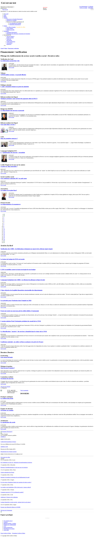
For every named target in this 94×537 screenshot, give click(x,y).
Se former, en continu (7, 410)
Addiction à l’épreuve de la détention (9, 497)
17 (4, 238)
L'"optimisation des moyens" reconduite (13, 152)
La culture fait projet (7, 398)
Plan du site (5, 9)
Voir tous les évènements (6, 510)
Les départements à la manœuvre (10, 204)
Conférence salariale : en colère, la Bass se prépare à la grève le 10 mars (22, 342)
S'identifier (90, 7)
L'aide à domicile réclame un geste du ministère (15, 86)
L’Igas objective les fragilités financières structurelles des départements (21, 290)
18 (4, 239)
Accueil (2, 48)
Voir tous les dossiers (5, 386)
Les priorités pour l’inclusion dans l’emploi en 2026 (16, 300)
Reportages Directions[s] (15, 24)
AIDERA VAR (4, 446)
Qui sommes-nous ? (8, 520)
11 (4, 230)
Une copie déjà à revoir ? (8, 124)
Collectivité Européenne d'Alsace (8, 441)
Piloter (5, 16)
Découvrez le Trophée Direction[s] (14, 19)
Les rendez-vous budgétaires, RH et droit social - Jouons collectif (16, 487)
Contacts (6, 522)
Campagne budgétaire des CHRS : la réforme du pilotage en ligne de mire (23, 280)
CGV (5, 526)
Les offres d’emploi (11, 27)
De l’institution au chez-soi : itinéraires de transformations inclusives (16, 462)
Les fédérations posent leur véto (10, 61)
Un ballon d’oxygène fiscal (9, 190)
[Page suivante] (4, 241)
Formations (6, 31)
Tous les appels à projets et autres (10, 37)
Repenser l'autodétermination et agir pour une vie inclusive (14, 467)
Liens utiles (6, 530)
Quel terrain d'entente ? (8, 368)
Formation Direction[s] (11, 32)
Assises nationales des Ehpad (7, 472)
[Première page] (4, 214)
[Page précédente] (4, 216)
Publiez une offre (10, 29)
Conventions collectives (9, 43)
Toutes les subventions (9, 39)
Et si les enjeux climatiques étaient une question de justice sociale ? (16, 482)
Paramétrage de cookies (9, 528)
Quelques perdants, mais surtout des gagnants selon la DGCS (19, 98)
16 (4, 237)
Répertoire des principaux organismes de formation (18, 33)
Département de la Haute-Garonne (9, 451)
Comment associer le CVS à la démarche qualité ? (12, 492)
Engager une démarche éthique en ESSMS (10, 507)
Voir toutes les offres (5, 457)
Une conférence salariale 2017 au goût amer (14, 178)
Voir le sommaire (24, 390)
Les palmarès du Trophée (15, 23)
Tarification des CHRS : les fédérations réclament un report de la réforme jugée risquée (27, 249)
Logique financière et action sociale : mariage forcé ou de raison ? (16, 502)
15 (4, 235)
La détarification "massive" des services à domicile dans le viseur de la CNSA (24, 331)
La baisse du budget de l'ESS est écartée (13, 259)
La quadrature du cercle (8, 422)
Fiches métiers (9, 28)
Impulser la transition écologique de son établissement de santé (15, 477)
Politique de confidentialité (10, 524)
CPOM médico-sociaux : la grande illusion (13, 74)
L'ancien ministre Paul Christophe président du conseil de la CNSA (21, 321)
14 (4, 234)
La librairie (90, 6)
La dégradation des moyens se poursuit (12, 110)
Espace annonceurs (8, 527)
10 (4, 229)
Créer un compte (83, 7)
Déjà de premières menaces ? (9, 138)
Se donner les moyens (7, 378)
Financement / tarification (13, 48)
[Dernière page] (4, 242)
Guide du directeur (10, 41)
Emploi (5, 25)
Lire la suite (11, 67)
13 (4, 233)
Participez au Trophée (11, 20)
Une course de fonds (7, 357)
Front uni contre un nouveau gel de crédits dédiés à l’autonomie (20, 311)
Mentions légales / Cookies (10, 523)
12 (4, 231)
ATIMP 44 (3, 436)
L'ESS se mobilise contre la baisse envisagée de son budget (18, 269)
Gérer (5, 15)
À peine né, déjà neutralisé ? (9, 166)
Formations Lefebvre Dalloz (18, 533)
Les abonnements (83, 6)
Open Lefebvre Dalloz (6, 533)
